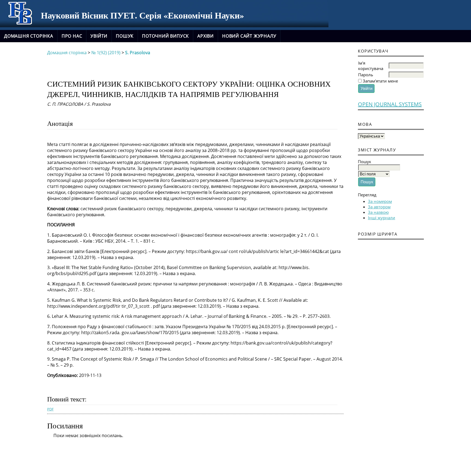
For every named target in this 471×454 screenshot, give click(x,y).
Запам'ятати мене (380, 81)
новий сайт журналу (249, 36)
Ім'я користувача (370, 65)
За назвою (378, 212)
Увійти (98, 36)
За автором (379, 206)
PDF (50, 409)
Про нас (72, 36)
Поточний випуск (165, 36)
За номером (380, 201)
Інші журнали (381, 217)
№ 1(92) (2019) (105, 53)
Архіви (205, 36)
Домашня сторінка (28, 36)
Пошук (125, 36)
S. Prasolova (137, 53)
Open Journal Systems (390, 104)
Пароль (365, 74)
